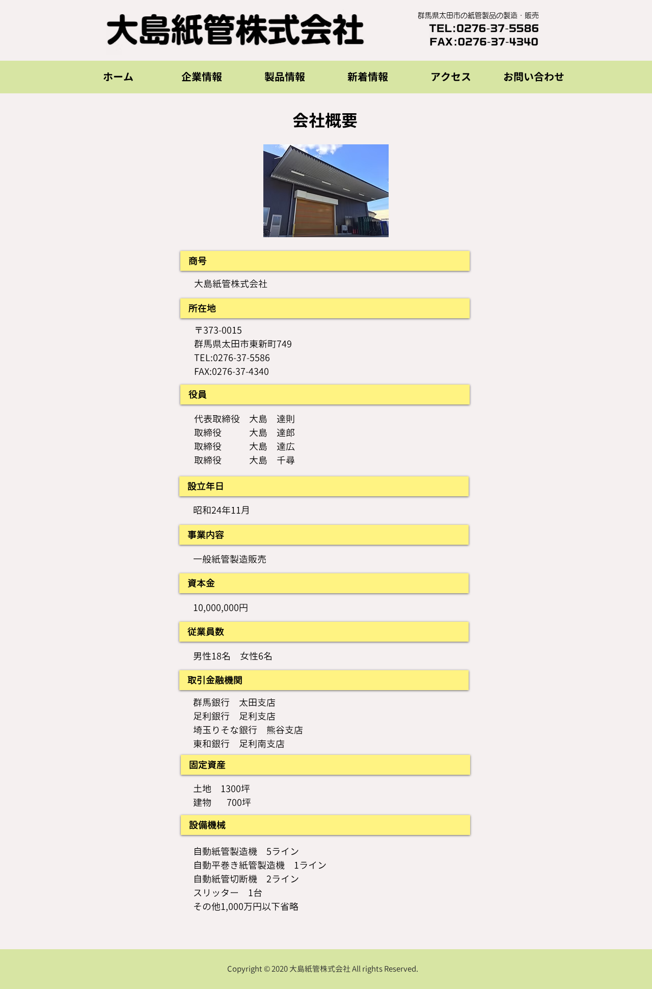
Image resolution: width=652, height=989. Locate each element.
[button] (201, 76)
